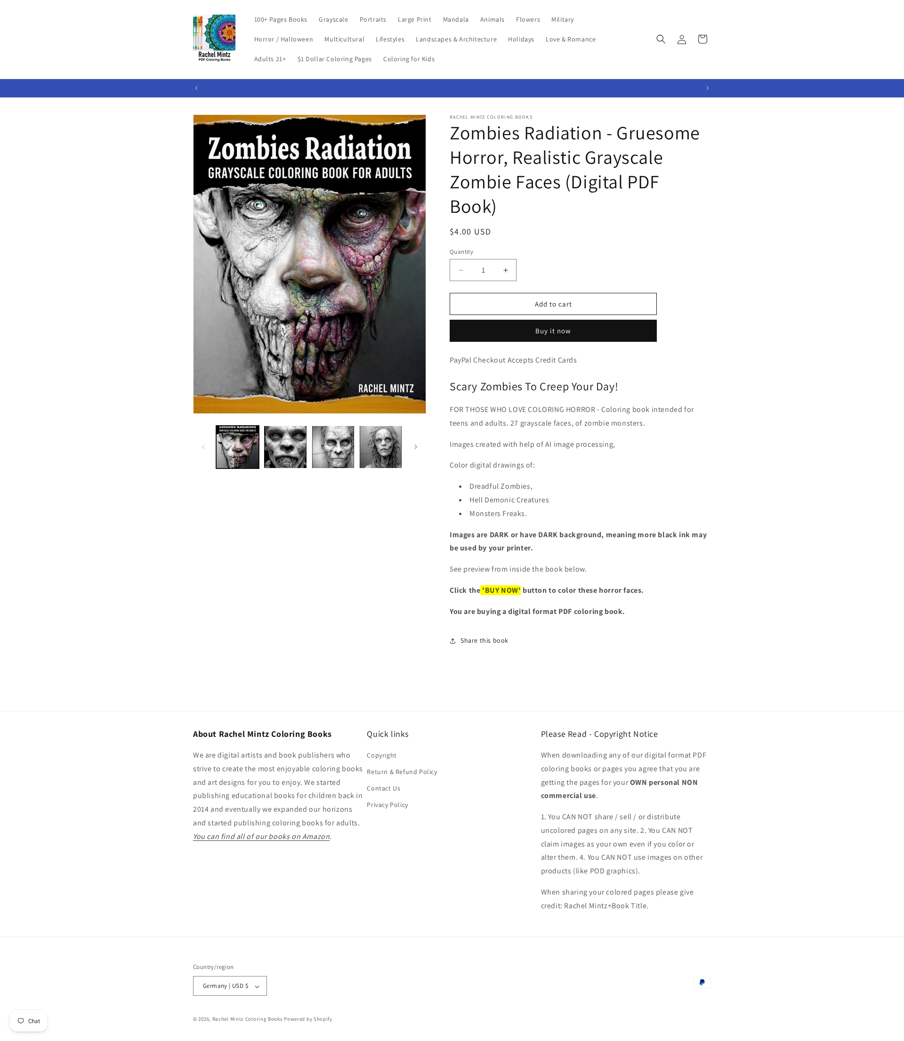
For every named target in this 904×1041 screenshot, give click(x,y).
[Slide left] (203, 446)
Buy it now (553, 331)
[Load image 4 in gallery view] (380, 447)
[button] (661, 39)
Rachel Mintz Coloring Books (247, 1019)
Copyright (381, 755)
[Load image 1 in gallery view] (237, 447)
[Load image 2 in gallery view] (285, 447)
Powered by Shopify (308, 1019)
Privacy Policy (387, 805)
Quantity (461, 252)
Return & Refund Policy (402, 772)
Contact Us (383, 788)
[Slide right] (415, 446)
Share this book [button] (484, 640)
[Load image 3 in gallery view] (333, 447)
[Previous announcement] (196, 88)
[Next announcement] (707, 88)
